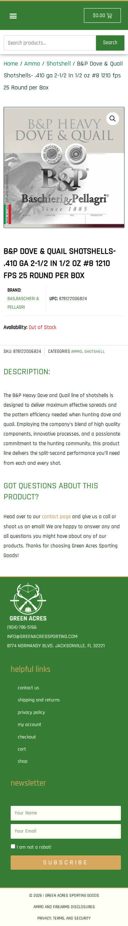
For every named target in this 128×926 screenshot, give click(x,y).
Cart (22, 749)
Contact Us (28, 688)
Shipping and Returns (39, 700)
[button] (13, 15)
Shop (22, 761)
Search (110, 42)
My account (29, 724)
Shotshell (58, 64)
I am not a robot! (34, 847)
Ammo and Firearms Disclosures (64, 907)
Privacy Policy (31, 712)
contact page (56, 516)
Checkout (27, 737)
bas (11, 299)
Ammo (32, 64)
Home (11, 64)
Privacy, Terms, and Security (64, 918)
